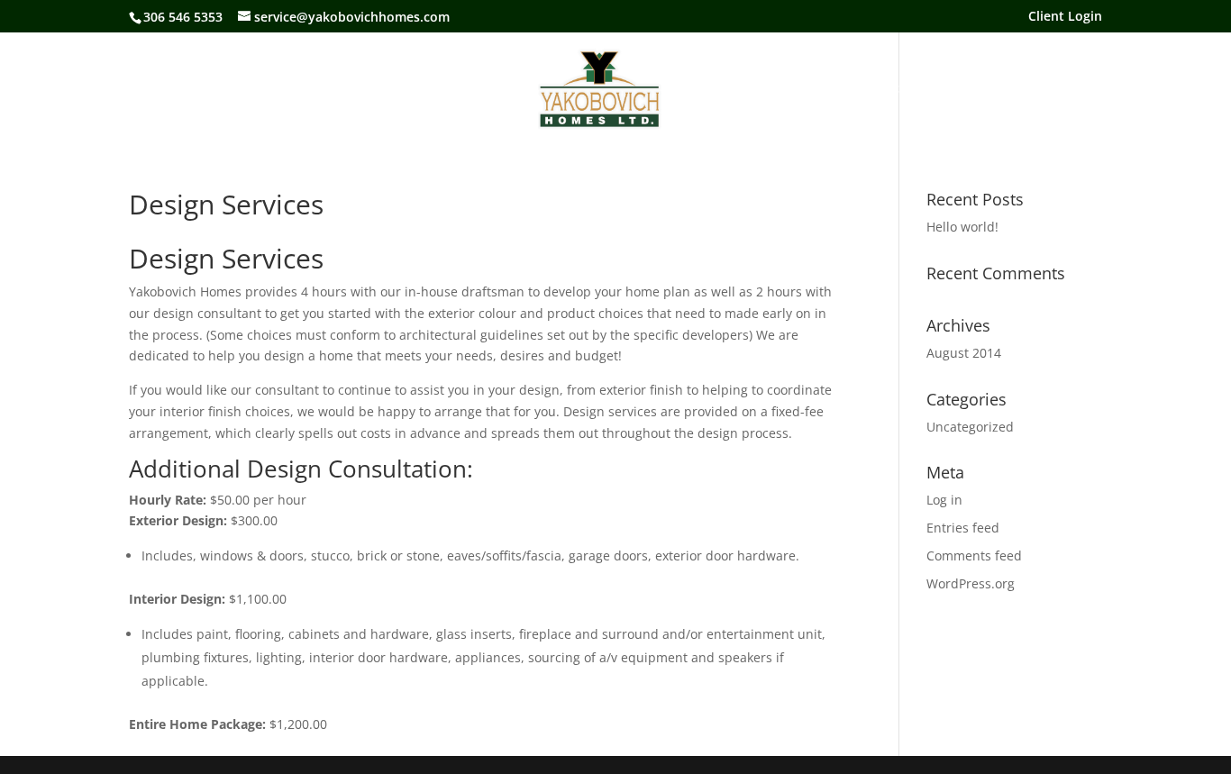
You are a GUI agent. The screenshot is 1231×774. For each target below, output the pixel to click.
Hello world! (962, 226)
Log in (944, 499)
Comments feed (974, 555)
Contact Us (890, 89)
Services (709, 89)
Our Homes (483, 89)
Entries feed (962, 527)
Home (325, 89)
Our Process (795, 89)
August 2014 (963, 352)
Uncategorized (970, 426)
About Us (396, 89)
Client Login (1065, 17)
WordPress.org (970, 583)
